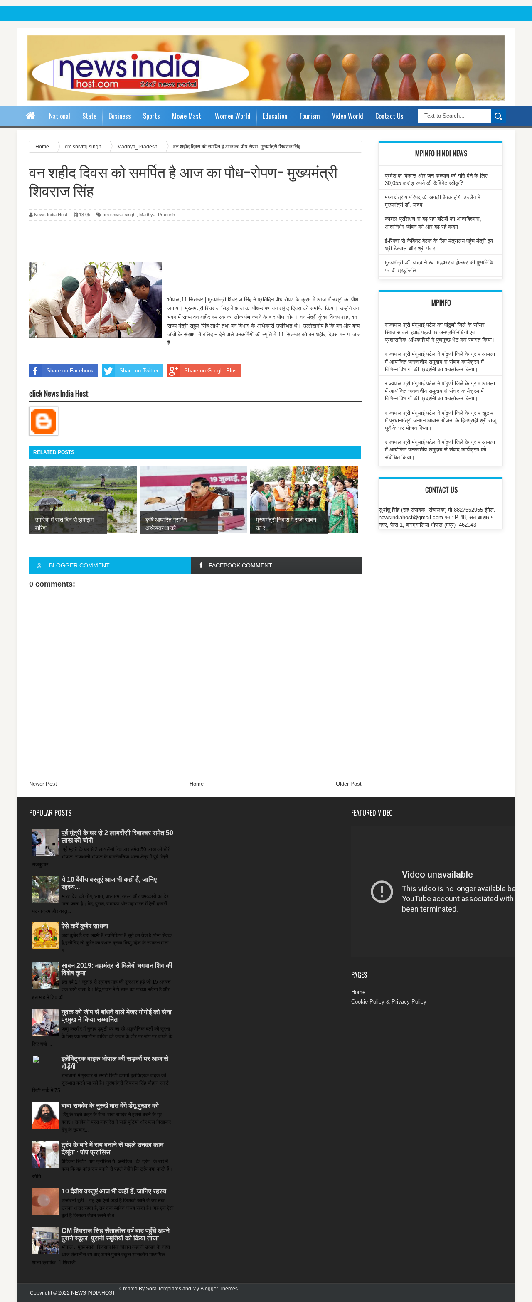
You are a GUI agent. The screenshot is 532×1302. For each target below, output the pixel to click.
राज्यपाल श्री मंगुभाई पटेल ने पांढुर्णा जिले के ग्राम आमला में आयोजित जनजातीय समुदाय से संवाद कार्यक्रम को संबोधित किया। (440, 449)
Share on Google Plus (210, 370)
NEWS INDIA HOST (93, 1293)
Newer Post (43, 784)
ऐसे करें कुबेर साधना (85, 926)
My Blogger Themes (215, 1289)
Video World (347, 116)
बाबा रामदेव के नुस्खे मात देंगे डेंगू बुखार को (110, 1105)
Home (197, 784)
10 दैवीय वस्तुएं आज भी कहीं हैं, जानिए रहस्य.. (116, 1191)
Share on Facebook (70, 370)
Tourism (309, 116)
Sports (151, 116)
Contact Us (389, 116)
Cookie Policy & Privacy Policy (388, 1002)
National (59, 116)
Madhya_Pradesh (157, 214)
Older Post (349, 784)
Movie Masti (187, 116)
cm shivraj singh (119, 214)
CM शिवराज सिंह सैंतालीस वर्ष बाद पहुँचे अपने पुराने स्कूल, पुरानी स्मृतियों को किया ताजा (116, 1234)
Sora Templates (163, 1289)
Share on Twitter (138, 370)
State (89, 116)
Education (275, 116)
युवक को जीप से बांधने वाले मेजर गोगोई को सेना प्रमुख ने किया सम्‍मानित (117, 1016)
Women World (233, 116)
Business (119, 116)
